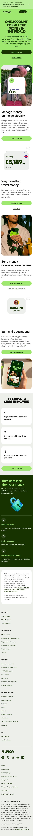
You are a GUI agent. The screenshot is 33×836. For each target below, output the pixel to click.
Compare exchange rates (9, 681)
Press (3, 707)
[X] (8, 758)
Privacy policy (5, 769)
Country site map (6, 783)
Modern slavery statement (9, 787)
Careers (4, 711)
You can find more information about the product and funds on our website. (16, 589)
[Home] (7, 12)
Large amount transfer (8, 642)
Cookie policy (5, 773)
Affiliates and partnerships (9, 721)
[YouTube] (17, 758)
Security (4, 704)
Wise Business (6, 620)
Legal (3, 765)
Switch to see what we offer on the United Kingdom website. (13, 5)
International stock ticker (9, 667)
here (10, 818)
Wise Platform (5, 623)
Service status (5, 740)
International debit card (8, 645)
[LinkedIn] (22, 758)
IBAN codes (5, 674)
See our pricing (16, 57)
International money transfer (10, 638)
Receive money (6, 649)
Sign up (23, 12)
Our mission (5, 718)
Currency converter (7, 664)
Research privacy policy (8, 776)
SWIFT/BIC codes (6, 671)
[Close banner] (29, 4)
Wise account (5, 635)
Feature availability (7, 685)
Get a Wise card (16, 203)
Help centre (5, 736)
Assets (3, 652)
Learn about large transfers (16, 289)
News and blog (6, 700)
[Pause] (28, 69)
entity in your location (22, 829)
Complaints (5, 780)
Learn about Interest (16, 352)
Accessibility (5, 790)
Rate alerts (4, 678)
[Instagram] (13, 758)
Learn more (16, 208)
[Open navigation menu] (29, 12)
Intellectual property (7, 794)
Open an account (16, 52)
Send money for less (16, 283)
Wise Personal (5, 616)
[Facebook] (2, 758)
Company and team (7, 696)
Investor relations (6, 714)
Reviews (4, 725)
